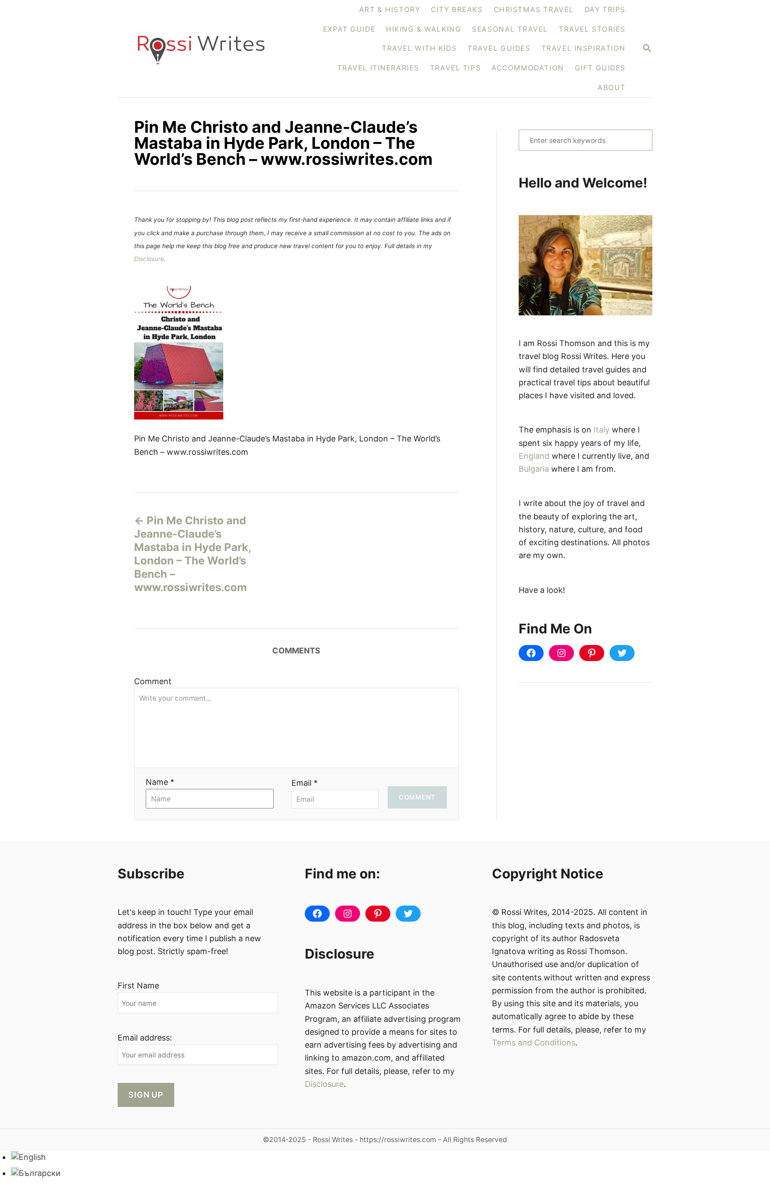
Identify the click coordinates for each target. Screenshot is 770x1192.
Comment (153, 681)
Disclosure (149, 258)
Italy (602, 429)
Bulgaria (534, 469)
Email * (304, 783)
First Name (138, 985)
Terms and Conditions (533, 1042)
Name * (160, 782)
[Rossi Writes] (206, 48)
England (534, 456)
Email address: (145, 1037)
